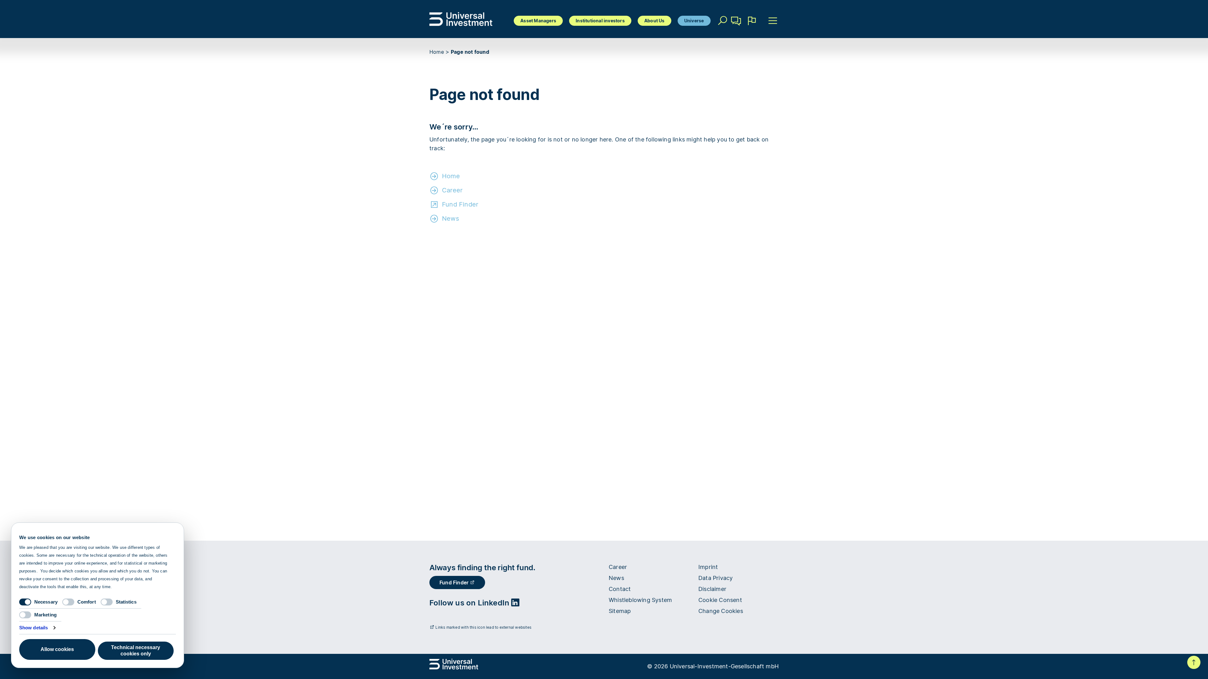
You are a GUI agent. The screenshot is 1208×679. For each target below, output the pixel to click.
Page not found (470, 52)
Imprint (708, 567)
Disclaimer (712, 589)
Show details (33, 627)
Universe (694, 20)
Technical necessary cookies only (135, 650)
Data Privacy (715, 578)
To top (1193, 662)
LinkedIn (495, 602)
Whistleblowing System (640, 600)
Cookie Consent (720, 600)
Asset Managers (538, 20)
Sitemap (620, 611)
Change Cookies (720, 611)
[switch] (68, 602)
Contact (736, 29)
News (450, 218)
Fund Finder (460, 204)
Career (452, 190)
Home (436, 52)
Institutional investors (600, 20)
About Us (654, 20)
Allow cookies (57, 649)
